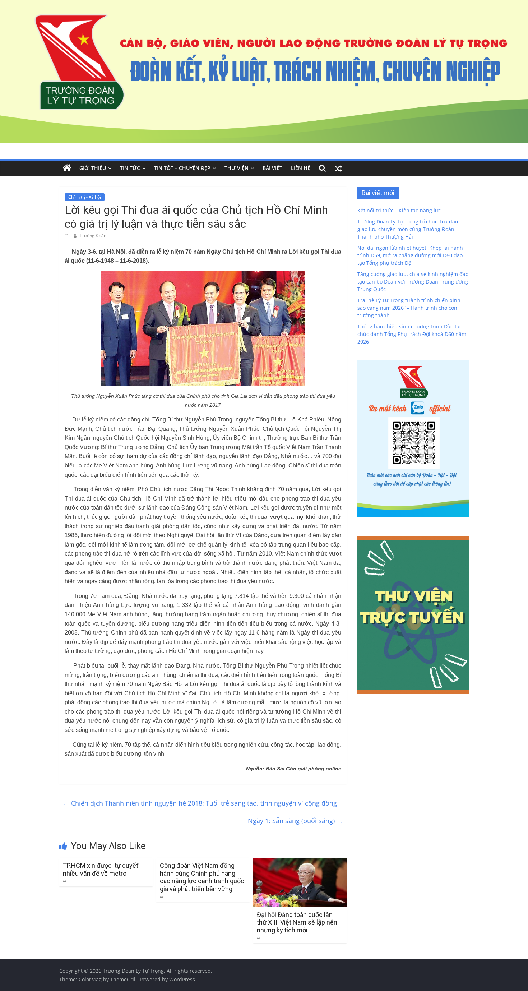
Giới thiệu (92, 168)
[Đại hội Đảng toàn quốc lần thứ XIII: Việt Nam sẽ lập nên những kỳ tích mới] (300, 862)
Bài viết (272, 168)
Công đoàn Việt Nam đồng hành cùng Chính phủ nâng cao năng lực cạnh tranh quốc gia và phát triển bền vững (202, 877)
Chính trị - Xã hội (84, 197)
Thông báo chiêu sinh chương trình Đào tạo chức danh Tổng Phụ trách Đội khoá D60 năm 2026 (411, 334)
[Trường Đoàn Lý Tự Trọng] (67, 168)
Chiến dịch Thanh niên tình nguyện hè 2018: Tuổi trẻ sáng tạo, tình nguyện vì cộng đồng (200, 803)
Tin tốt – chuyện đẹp (182, 168)
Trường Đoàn (93, 235)
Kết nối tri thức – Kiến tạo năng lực (399, 210)
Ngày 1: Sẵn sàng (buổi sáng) (295, 820)
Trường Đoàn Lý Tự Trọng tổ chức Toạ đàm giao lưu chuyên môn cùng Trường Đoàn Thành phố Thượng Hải (408, 229)
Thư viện (236, 168)
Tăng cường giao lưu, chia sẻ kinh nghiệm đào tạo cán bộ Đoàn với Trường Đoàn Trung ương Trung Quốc (412, 281)
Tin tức (130, 168)
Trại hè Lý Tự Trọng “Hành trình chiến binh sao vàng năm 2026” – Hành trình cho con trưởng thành (408, 308)
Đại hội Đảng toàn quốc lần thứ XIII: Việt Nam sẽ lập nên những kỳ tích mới (297, 922)
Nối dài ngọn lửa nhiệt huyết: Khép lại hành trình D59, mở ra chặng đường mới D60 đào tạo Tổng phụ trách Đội (410, 255)
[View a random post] (338, 168)
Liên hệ (300, 168)
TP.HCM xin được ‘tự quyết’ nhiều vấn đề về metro (101, 869)
